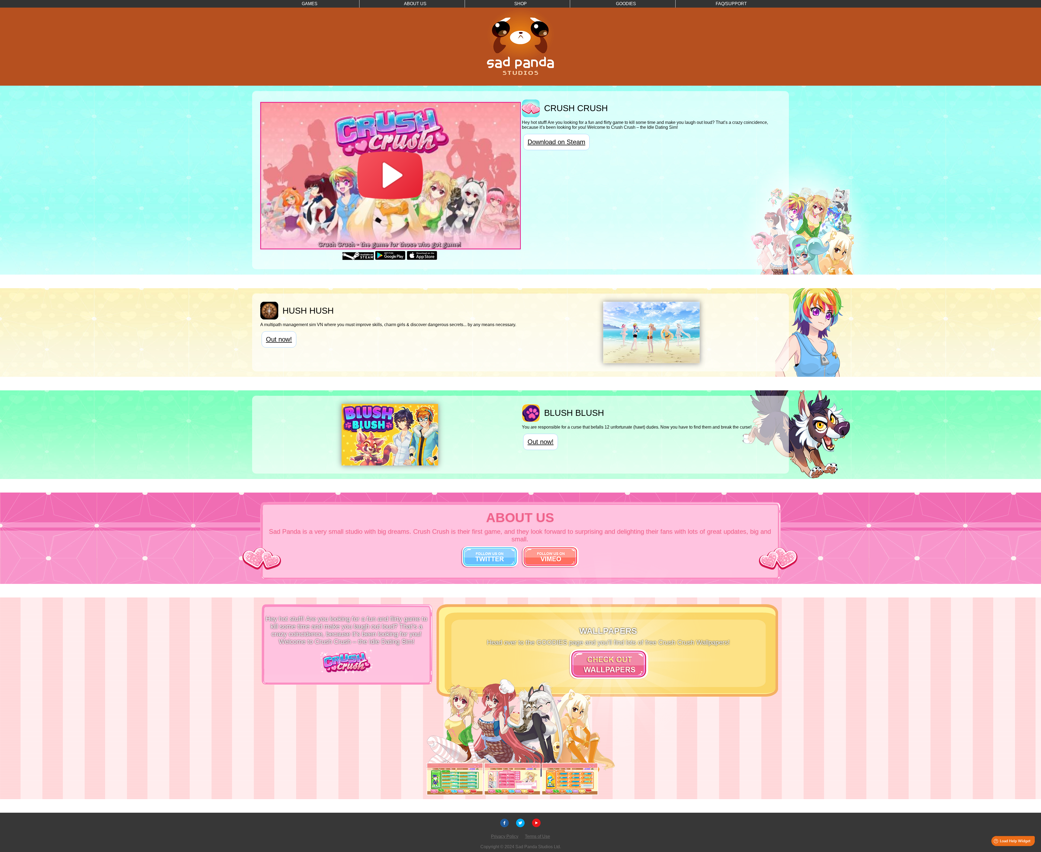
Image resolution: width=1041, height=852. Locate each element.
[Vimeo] (536, 826)
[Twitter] (520, 826)
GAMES (309, 3)
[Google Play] (390, 258)
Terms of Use (537, 836)
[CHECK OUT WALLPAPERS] (608, 676)
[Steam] (358, 258)
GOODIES (626, 3)
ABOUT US (415, 3)
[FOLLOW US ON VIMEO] (550, 566)
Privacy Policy (504, 836)
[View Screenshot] (651, 361)
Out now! (279, 339)
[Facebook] (504, 826)
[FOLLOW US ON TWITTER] (490, 566)
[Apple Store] (422, 258)
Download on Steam (556, 142)
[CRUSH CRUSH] (346, 672)
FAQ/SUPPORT (731, 3)
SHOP (520, 3)
